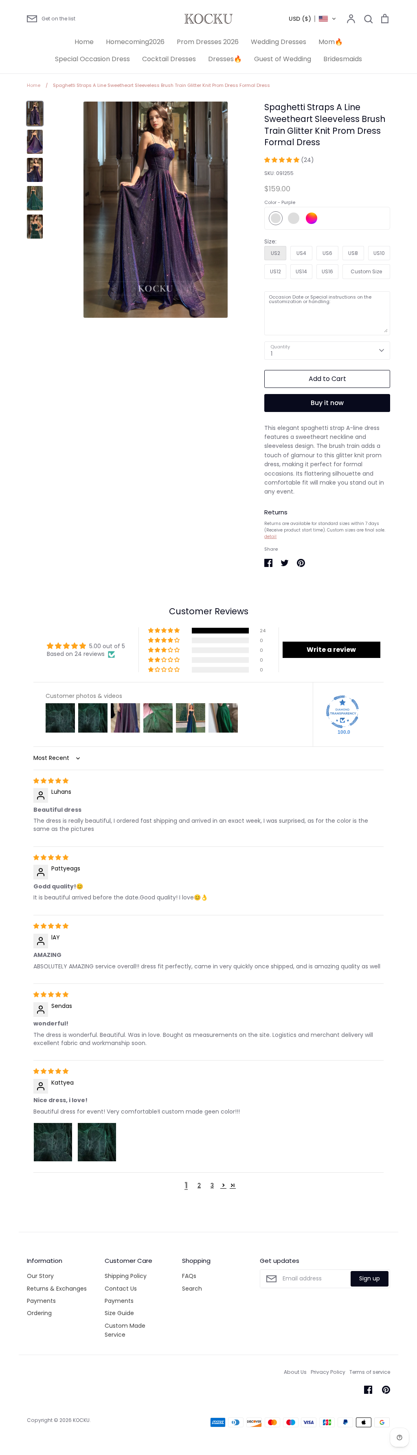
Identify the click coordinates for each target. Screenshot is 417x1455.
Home (84, 42)
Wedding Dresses (278, 42)
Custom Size (366, 271)
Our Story (40, 1276)
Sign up (369, 1278)
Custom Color (311, 218)
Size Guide (119, 1313)
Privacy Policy (328, 1372)
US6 (327, 253)
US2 (275, 253)
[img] (50, 781)
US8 (353, 253)
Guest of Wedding (282, 59)
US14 (301, 271)
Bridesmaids (342, 59)
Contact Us (121, 1288)
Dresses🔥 (225, 59)
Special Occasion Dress (92, 59)
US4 (301, 253)
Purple (276, 218)
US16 (327, 271)
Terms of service (369, 1372)
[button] (312, 18)
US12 (275, 271)
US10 (379, 253)
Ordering (39, 1313)
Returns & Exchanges (57, 1288)
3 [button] (212, 1185)
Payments (41, 1301)
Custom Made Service (125, 1330)
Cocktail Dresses (169, 59)
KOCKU (81, 1420)
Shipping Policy (126, 1276)
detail (270, 537)
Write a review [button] (331, 649)
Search (192, 1288)
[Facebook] (368, 1390)
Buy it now (327, 402)
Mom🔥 (330, 42)
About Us (295, 1372)
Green (294, 218)
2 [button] (199, 1185)
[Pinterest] (386, 1390)
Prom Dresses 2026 (208, 42)
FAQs (189, 1276)
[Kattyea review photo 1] (52, 1142)
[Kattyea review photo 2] (96, 1142)
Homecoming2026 (135, 42)
